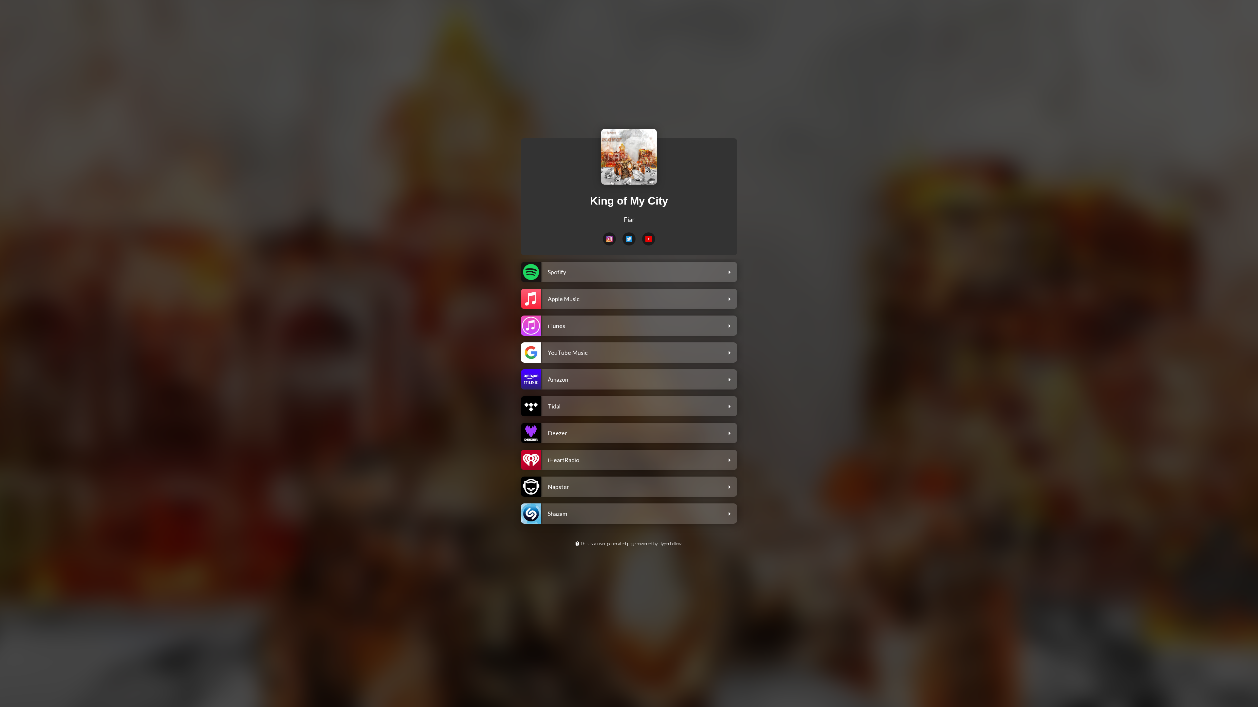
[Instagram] (609, 238)
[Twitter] (629, 238)
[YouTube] (648, 238)
